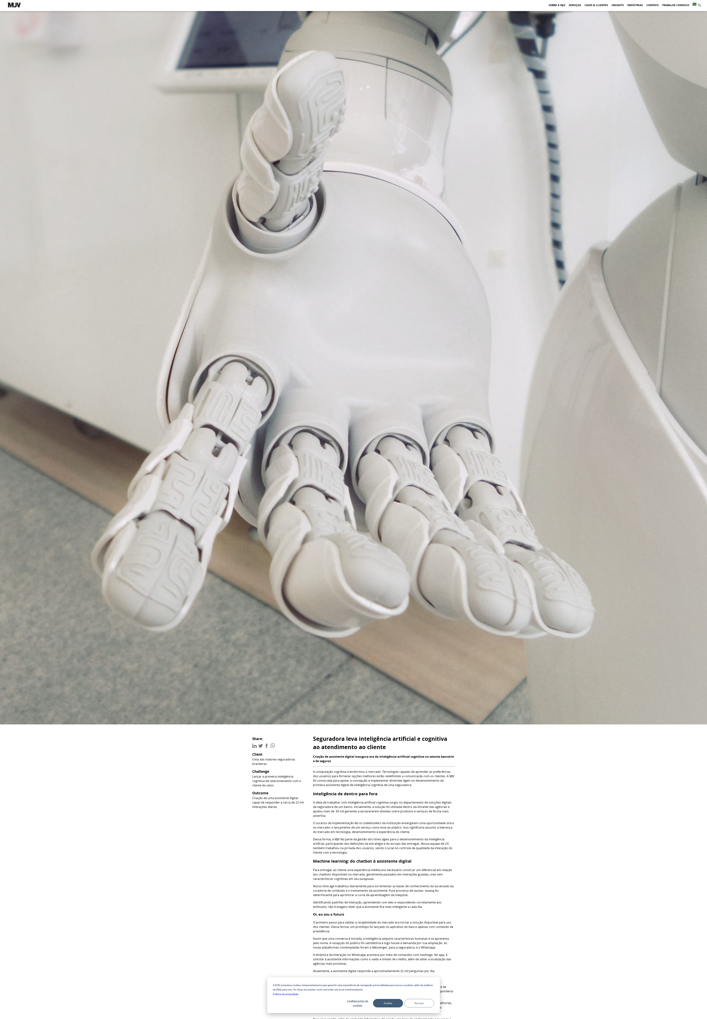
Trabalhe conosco (675, 5)
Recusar (419, 1003)
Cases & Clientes (596, 5)
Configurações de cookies (357, 1003)
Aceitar (388, 1003)
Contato (652, 5)
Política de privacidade (285, 994)
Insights (618, 5)
